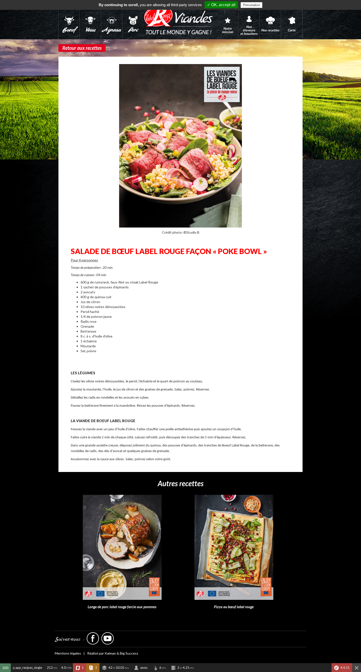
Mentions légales (68, 653)
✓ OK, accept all (221, 5)
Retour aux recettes (82, 48)
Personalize (251, 5)
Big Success (129, 653)
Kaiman (110, 653)
